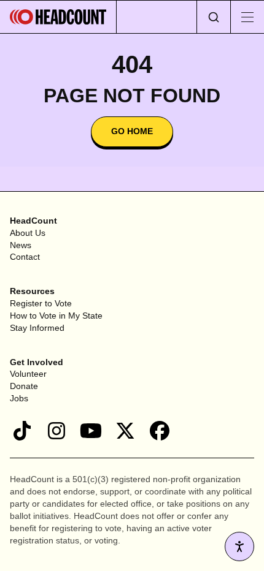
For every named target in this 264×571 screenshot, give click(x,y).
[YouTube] (91, 430)
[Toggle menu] (247, 17)
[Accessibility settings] (239, 546)
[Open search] (213, 17)
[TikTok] (22, 430)
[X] (125, 430)
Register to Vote (41, 303)
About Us (27, 233)
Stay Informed (37, 328)
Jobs (19, 398)
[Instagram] (56, 430)
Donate (24, 386)
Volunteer (28, 374)
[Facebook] (159, 430)
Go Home (132, 131)
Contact (25, 257)
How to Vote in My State (56, 315)
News (20, 245)
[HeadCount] (58, 17)
